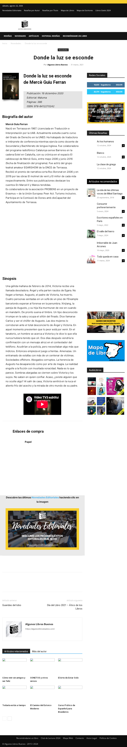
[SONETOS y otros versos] (42, 666)
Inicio (4, 43)
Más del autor (39, 651)
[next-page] (10, 718)
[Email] (43, 585)
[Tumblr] (51, 585)
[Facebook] (5, 585)
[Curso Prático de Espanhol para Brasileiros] (70, 694)
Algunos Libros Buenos (57, 64)
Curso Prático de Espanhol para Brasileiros (66, 708)
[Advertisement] (42, 240)
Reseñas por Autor (32, 10)
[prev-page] (4, 718)
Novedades (20, 36)
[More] (59, 585)
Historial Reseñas (51, 36)
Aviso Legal (91, 738)
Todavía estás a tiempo (14, 705)
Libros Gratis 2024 (103, 10)
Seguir (119, 84)
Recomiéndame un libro (75, 36)
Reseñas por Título (50, 10)
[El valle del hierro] (91, 234)
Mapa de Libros (67, 10)
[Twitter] (122, 15)
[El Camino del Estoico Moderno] (42, 694)
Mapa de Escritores (85, 10)
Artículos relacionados (16, 651)
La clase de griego (106, 164)
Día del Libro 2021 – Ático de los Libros (64, 607)
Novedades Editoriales (11, 10)
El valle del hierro (105, 231)
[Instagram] (116, 15)
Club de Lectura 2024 (50, 738)
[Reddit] (52, 636)
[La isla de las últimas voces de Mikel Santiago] (91, 192)
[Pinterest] (21, 585)
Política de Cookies (108, 738)
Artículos (34, 36)
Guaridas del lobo (11, 605)
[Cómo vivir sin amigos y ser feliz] (14, 666)
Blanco (100, 153)
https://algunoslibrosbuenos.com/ (40, 629)
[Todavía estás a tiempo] (14, 694)
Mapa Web (68, 738)
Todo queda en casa (107, 256)
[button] (121, 36)
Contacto (80, 738)
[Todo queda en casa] (91, 259)
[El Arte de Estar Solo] (70, 666)
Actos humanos (105, 141)
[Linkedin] (36, 585)
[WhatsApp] (28, 585)
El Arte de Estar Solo (68, 677)
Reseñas (8, 36)
